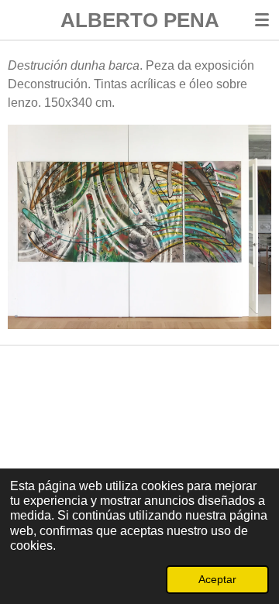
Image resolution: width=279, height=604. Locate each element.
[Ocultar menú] (262, 19)
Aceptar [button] (217, 579)
